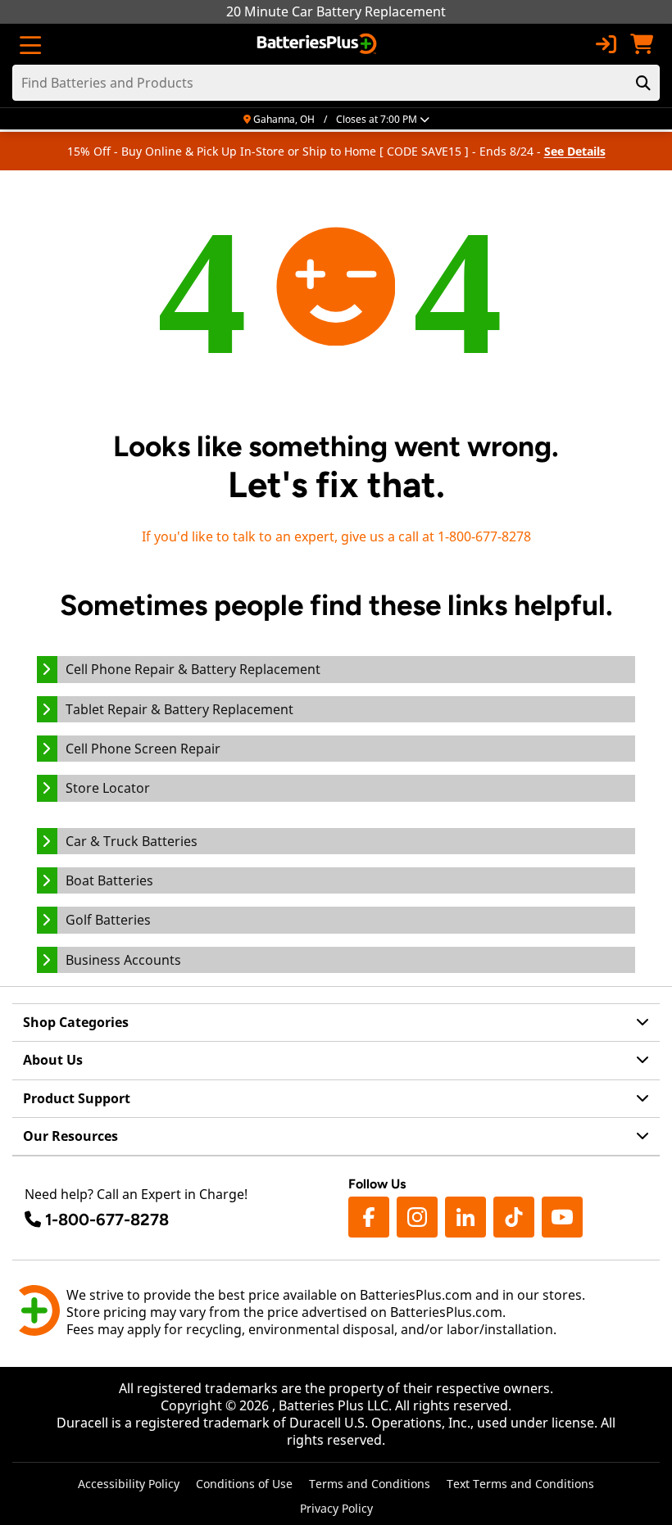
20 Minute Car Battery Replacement (336, 11)
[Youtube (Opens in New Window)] (562, 1217)
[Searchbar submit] (643, 82)
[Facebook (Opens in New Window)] (368, 1217)
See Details (575, 151)
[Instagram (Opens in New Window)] (417, 1217)
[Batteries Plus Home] (318, 44)
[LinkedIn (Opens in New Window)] (465, 1217)
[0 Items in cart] (642, 44)
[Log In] (606, 44)
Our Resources (70, 1136)
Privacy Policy (336, 1508)
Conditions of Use (244, 1483)
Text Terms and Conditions (520, 1483)
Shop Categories (76, 1022)
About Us (53, 1060)
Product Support (76, 1098)
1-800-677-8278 (107, 1219)
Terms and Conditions (369, 1483)
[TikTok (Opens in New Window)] (513, 1217)
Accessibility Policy (128, 1483)
